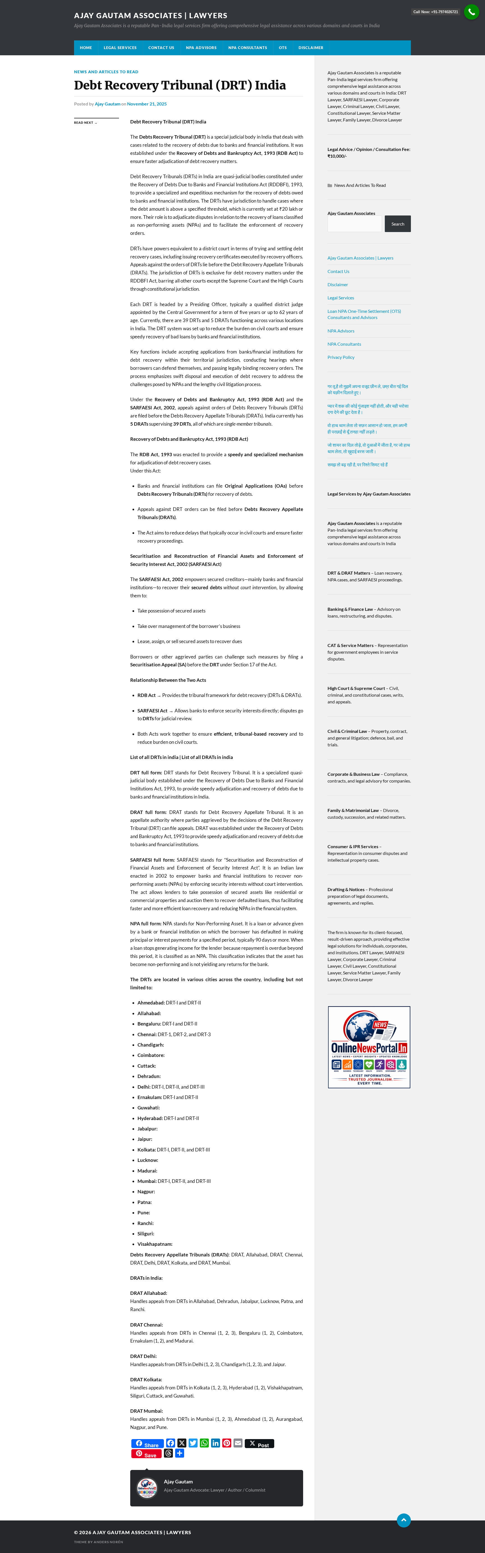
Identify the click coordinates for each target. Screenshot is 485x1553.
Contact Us (161, 47)
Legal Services (120, 47)
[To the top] (404, 1520)
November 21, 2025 (147, 103)
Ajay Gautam (107, 103)
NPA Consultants (247, 47)
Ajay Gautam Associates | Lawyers (151, 15)
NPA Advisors (201, 47)
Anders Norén (108, 1542)
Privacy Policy (341, 357)
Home (86, 47)
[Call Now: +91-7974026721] (471, 12)
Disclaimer (311, 47)
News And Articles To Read (106, 71)
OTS (283, 47)
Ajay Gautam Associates (351, 213)
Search (398, 223)
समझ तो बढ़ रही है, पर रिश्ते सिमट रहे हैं (358, 464)
